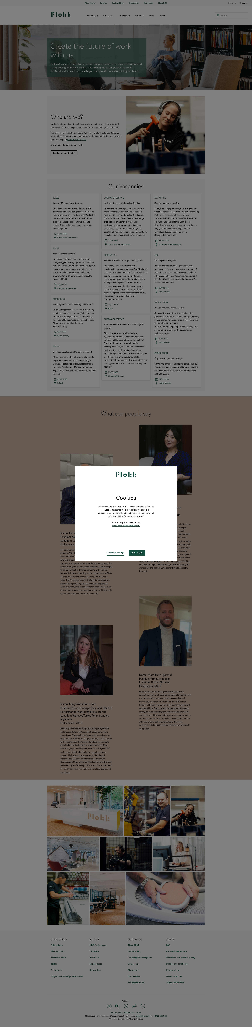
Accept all (137, 553)
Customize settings (115, 552)
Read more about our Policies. (126, 525)
